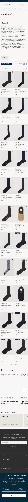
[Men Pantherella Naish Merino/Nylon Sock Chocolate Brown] (7, 213)
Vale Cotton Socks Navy (5, 332)
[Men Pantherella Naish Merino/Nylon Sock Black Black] (7, 158)
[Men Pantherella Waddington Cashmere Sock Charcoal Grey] (7, 293)
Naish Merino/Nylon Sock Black (6, 171)
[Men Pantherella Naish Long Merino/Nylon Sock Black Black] (7, 132)
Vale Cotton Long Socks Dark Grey (5, 252)
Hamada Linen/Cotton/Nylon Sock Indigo (6, 279)
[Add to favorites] (12, 72)
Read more (14, 484)
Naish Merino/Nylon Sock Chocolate (6, 226)
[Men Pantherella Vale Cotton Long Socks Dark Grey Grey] (7, 240)
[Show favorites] (21, 4)
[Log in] (19, 4)
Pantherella (4, 89)
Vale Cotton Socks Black (5, 117)
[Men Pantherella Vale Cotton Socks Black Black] (7, 105)
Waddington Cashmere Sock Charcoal (7, 305)
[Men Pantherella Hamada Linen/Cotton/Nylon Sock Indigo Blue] (7, 267)
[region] (14, 420)
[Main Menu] (25, 4)
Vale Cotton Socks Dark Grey (5, 91)
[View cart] (23, 4)
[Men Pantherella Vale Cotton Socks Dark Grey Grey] (7, 79)
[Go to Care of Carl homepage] (7, 4)
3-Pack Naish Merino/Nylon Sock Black (6, 359)
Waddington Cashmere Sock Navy (7, 197)
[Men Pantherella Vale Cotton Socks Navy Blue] (7, 320)
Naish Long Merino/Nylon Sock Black (6, 144)
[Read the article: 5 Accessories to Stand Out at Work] (9, 390)
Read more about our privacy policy (14, 446)
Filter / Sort (5, 63)
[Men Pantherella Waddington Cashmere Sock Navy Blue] (7, 185)
